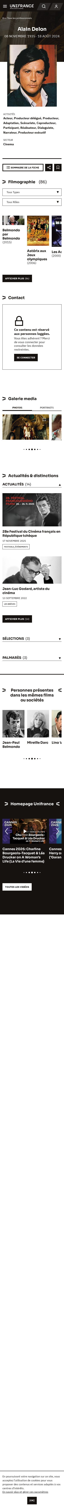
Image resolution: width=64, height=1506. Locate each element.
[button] (44, 420)
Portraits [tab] (47, 407)
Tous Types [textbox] (13, 192)
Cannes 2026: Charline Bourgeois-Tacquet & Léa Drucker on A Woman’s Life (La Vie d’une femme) (23, 855)
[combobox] (32, 192)
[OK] (32, 1500)
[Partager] (49, 167)
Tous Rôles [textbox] (13, 202)
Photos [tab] (17, 407)
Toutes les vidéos (17, 886)
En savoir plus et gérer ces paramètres (25, 1491)
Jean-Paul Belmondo (11, 745)
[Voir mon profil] (56, 6)
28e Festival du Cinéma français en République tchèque (31, 534)
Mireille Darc (37, 743)
